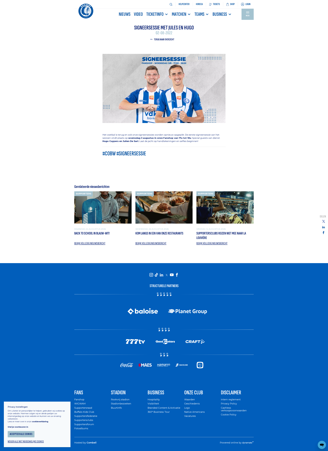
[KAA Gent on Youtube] (171, 275)
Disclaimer (231, 392)
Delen (323, 216)
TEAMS (199, 14)
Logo (187, 407)
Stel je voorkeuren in (18, 427)
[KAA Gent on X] (166, 275)
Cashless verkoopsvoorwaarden (234, 409)
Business (220, 14)
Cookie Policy (228, 414)
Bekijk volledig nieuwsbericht (89, 243)
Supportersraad (83, 407)
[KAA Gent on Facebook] (177, 275)
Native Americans (194, 412)
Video (138, 14)
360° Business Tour (159, 412)
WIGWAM (80, 403)
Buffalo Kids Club (84, 412)
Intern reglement (231, 399)
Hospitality (154, 399)
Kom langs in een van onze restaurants (159, 233)
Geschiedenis (192, 403)
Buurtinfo (116, 407)
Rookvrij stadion (120, 399)
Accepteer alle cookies (21, 434)
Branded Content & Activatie (164, 407)
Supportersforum (84, 424)
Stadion (118, 392)
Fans (78, 392)
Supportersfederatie (85, 416)
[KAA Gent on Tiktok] (156, 275)
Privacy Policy (229, 403)
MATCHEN (179, 14)
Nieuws (124, 14)
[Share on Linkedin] (323, 227)
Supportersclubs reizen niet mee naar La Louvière (221, 235)
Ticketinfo (155, 14)
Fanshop (79, 399)
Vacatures (190, 416)
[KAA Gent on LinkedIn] (161, 275)
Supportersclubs (83, 420)
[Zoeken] (170, 4)
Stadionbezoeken (121, 403)
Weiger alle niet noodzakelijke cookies (26, 441)
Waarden (189, 399)
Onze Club (193, 392)
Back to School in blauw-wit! (92, 233)
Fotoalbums (81, 428)
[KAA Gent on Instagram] (151, 275)
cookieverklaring (40, 421)
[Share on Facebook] (323, 232)
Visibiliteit (153, 403)
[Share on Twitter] (323, 221)
